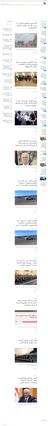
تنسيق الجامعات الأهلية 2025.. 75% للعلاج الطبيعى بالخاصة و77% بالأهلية (43, 159)
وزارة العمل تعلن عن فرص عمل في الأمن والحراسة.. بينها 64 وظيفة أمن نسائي (8, 107)
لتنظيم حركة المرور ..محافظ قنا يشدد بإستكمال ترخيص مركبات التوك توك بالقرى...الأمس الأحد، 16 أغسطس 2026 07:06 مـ (7, 47)
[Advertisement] (24, 11)
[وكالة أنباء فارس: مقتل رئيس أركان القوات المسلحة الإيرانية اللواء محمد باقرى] (43, 26)
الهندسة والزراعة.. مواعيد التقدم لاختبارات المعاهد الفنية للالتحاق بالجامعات (43, 103)
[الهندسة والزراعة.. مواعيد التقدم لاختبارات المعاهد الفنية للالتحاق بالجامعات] (43, 96)
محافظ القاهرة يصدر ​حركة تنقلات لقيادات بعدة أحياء (7, 35)
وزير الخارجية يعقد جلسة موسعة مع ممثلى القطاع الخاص (7, 54)
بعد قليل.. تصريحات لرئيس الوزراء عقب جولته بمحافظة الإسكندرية (43, 116)
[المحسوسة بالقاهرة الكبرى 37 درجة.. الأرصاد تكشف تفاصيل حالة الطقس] (26, 40)
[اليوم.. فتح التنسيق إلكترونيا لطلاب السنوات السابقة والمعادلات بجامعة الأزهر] (26, 395)
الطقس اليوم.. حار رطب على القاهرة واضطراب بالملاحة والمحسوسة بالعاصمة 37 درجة (26, 223)
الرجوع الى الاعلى (4, 424)
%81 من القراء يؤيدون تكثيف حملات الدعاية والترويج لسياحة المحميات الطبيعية (26, 303)
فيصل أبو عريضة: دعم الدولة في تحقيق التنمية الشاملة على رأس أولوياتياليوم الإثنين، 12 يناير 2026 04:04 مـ (43, 145)
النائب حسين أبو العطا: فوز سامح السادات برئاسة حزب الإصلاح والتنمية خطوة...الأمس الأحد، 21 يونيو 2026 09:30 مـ (43, 172)
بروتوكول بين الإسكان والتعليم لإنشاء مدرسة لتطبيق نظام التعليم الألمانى (43, 89)
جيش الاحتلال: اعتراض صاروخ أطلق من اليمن (43, 62)
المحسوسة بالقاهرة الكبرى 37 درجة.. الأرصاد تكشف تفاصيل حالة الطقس (26, 25)
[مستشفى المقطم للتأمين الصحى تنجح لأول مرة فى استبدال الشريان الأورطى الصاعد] (43, 69)
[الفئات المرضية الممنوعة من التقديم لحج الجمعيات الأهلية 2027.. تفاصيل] (43, 178)
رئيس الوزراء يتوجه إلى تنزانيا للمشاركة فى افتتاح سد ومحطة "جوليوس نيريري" (26, 103)
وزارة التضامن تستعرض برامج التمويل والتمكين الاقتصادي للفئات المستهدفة (26, 64)
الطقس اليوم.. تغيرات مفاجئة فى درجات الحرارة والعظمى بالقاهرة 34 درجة (7, 94)
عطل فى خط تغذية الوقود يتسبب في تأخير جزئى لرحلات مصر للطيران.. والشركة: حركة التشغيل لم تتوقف (43, 132)
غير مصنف (35, 20)
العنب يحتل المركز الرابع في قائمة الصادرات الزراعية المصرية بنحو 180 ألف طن (7, 88)
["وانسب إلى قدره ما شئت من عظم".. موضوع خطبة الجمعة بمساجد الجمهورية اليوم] (26, 277)
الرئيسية (6, 3)
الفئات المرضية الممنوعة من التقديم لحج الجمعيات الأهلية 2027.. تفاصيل (43, 184)
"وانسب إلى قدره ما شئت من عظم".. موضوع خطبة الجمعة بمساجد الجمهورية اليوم (26, 263)
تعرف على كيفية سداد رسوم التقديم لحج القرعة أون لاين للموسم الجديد (7, 60)
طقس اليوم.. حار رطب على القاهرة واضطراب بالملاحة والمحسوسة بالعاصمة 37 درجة (26, 183)
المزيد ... (35, 52)
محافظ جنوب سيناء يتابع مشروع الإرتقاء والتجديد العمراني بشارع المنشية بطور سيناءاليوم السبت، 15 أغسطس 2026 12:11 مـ (7, 67)
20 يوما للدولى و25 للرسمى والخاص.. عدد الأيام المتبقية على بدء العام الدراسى (7, 81)
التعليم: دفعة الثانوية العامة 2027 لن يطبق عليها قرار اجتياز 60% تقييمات (7, 74)
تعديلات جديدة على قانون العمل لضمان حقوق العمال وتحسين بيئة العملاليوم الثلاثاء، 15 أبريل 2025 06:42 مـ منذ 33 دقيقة (43, 50)
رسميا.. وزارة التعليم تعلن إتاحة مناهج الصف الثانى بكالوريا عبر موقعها (7, 121)
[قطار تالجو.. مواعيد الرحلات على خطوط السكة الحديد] (26, 355)
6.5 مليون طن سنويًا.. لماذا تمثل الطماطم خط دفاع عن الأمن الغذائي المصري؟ (7, 40)
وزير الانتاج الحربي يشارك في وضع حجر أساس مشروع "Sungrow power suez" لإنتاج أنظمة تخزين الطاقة (7, 115)
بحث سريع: (44, 190)
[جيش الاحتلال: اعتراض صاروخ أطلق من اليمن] (43, 57)
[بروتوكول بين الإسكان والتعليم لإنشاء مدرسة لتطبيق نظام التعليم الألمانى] (43, 82)
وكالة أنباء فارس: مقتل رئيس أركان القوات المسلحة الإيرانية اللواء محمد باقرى (43, 33)
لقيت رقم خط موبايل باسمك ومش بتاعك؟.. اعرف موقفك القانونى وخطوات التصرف (7, 100)
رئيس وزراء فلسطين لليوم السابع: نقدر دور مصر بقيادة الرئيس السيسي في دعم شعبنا (26, 143)
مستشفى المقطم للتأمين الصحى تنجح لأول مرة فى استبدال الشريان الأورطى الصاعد (43, 76)
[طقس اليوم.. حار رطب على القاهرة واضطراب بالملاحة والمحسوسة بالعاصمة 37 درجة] (26, 197)
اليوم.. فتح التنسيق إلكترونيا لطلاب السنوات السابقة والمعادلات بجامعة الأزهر (27, 380)
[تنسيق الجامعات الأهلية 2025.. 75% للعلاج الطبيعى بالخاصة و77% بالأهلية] (43, 152)
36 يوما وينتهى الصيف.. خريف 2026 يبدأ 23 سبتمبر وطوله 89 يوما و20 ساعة (7, 29)
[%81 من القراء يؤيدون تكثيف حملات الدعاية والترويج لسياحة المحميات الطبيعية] (26, 317)
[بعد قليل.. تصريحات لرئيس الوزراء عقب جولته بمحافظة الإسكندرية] (43, 110)
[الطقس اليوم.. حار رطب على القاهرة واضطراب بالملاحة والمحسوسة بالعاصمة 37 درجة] (26, 237)
